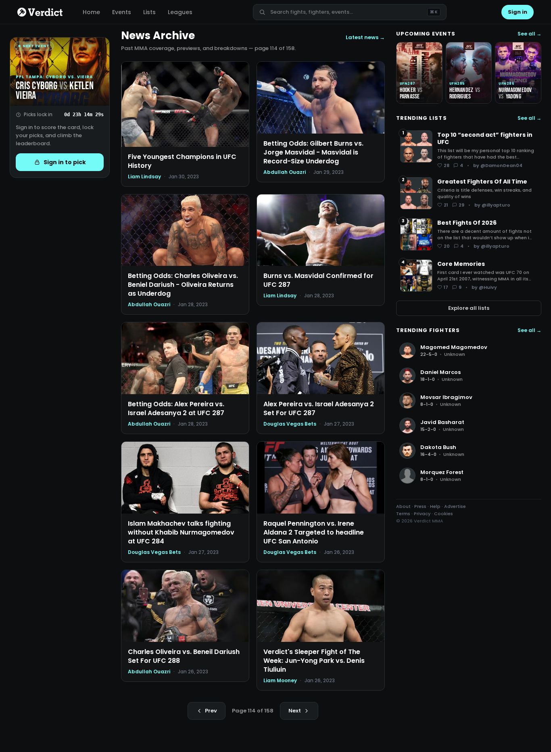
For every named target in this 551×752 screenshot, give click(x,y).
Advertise (455, 506)
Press (420, 506)
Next (294, 710)
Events (121, 12)
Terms (403, 513)
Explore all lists (468, 308)
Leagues (180, 12)
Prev (211, 710)
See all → (529, 34)
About (403, 506)
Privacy (422, 513)
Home (91, 12)
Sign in (517, 12)
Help (435, 506)
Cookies (443, 513)
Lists (149, 12)
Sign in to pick (65, 162)
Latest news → (365, 37)
